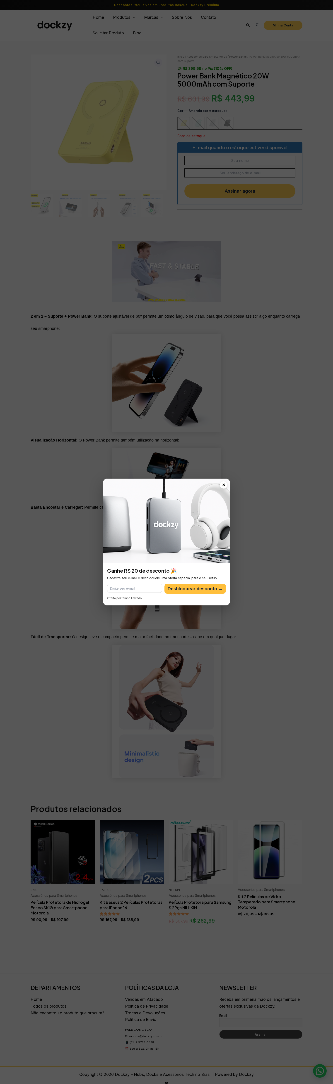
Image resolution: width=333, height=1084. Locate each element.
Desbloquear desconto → (195, 588)
